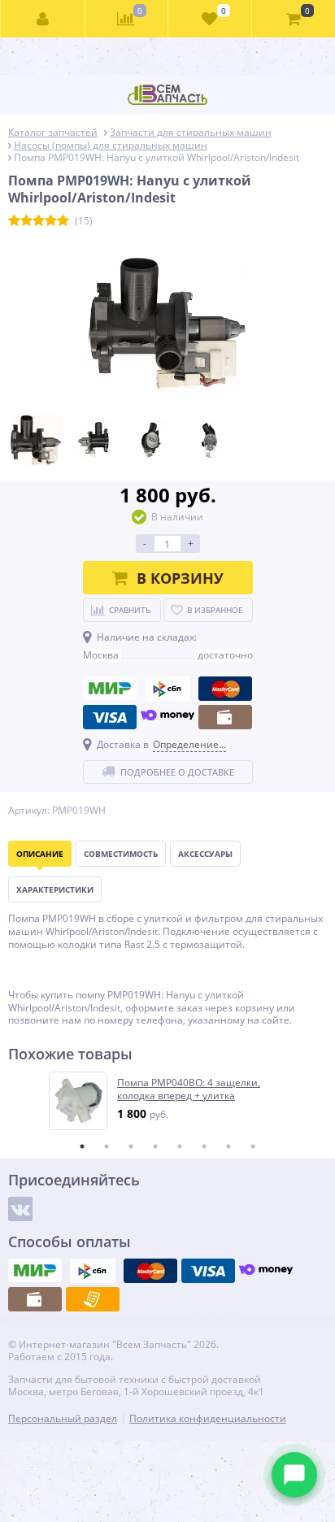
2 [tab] (106, 1146)
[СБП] (167, 688)
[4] (51, 221)
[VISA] (110, 717)
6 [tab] (204, 1146)
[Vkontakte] (20, 1209)
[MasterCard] (225, 688)
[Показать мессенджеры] (294, 1475)
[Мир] (110, 688)
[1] (14, 221)
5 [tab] (180, 1146)
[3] (39, 221)
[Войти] (43, 18)
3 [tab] (131, 1146)
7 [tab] (228, 1146)
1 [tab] (82, 1146)
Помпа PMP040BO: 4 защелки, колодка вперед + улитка (188, 1089)
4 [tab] (155, 1146)
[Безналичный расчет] (93, 1299)
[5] (63, 221)
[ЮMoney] (167, 717)
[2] (26, 221)
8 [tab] (253, 1146)
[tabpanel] (168, 1101)
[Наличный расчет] (225, 717)
